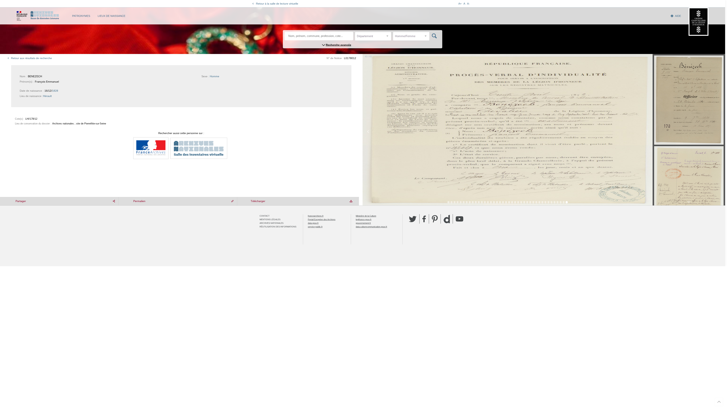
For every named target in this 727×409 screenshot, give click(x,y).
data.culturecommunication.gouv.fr (371, 227)
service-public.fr (315, 227)
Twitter (413, 219)
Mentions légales (270, 219)
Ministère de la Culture (366, 216)
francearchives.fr (316, 216)
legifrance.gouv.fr (363, 219)
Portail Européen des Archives (321, 219)
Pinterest (435, 219)
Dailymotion (447, 219)
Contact (265, 216)
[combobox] (374, 37)
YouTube (459, 219)
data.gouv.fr (313, 223)
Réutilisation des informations (278, 227)
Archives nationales (271, 223)
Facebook (424, 219)
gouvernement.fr (363, 223)
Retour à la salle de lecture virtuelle (277, 3)
